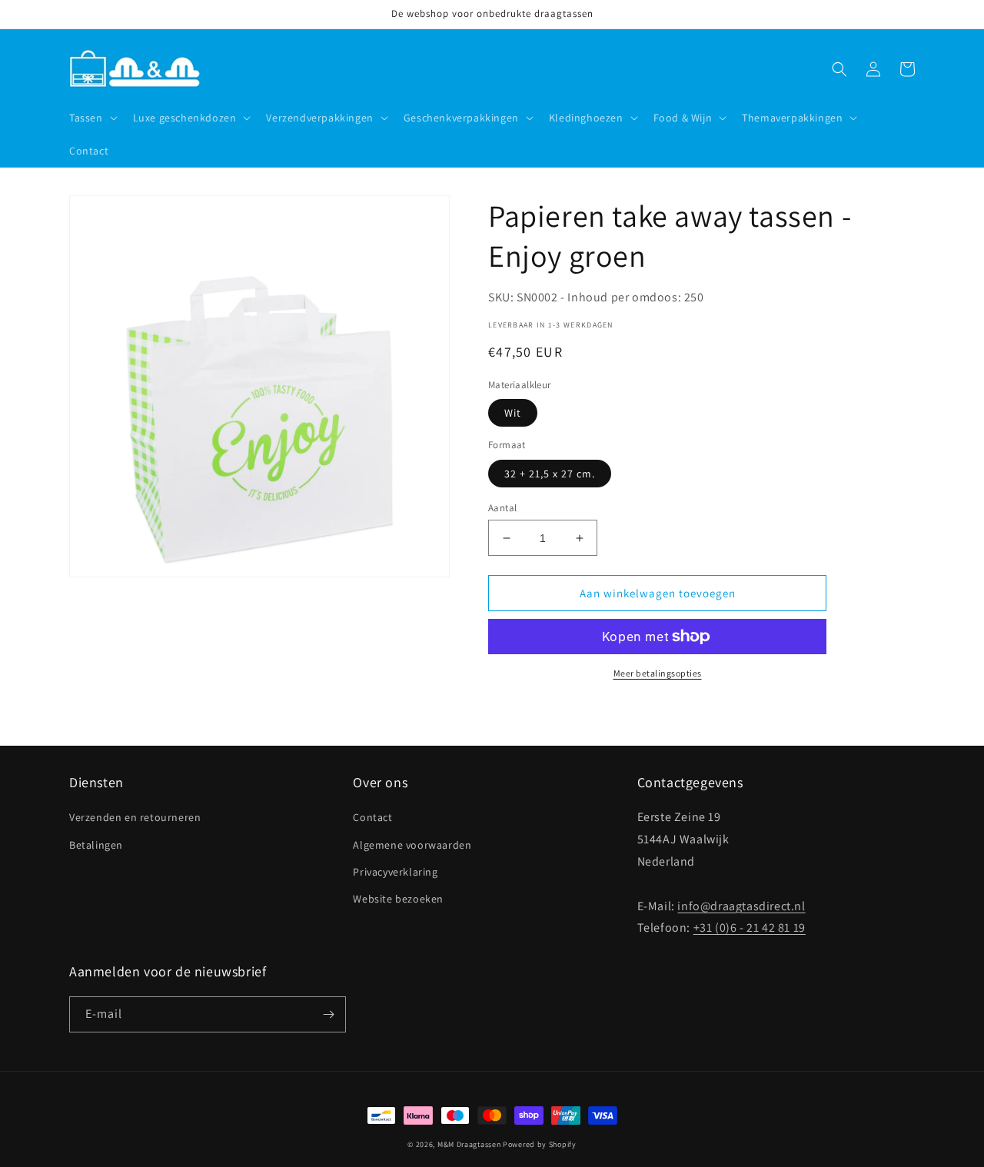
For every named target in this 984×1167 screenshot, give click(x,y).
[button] (92, 117)
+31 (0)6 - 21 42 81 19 (749, 927)
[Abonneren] (328, 1014)
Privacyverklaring (395, 872)
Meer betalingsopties (657, 673)
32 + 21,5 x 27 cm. (549, 473)
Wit (512, 413)
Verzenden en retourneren (135, 817)
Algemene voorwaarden (412, 845)
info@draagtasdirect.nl (741, 906)
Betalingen (96, 845)
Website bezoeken (398, 899)
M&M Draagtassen (469, 1144)
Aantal (502, 507)
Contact (372, 817)
